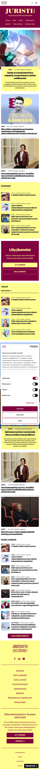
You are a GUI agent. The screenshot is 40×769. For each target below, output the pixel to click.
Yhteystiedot (20, 702)
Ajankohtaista (20, 688)
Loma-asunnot (20, 679)
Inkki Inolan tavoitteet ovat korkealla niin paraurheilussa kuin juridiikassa (24, 219)
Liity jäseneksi (20, 265)
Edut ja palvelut (20, 675)
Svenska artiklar (30, 24)
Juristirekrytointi (20, 684)
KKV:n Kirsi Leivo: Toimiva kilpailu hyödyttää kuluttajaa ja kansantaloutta (17, 533)
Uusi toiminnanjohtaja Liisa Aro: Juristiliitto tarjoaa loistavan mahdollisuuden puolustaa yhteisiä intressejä (17, 176)
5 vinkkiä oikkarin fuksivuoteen (23, 195)
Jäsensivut (19, 741)
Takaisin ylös (30, 766)
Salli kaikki (20, 408)
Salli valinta (20, 415)
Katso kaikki (5, 291)
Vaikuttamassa (29, 20)
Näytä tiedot (30, 403)
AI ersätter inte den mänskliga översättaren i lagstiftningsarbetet (25, 604)
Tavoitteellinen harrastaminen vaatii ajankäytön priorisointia (23, 333)
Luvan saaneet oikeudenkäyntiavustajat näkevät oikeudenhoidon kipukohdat (24, 208)
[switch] (35, 384)
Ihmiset (8, 20)
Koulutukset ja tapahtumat (20, 698)
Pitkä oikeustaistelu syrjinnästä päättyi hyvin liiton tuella (23, 322)
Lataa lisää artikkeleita (20, 636)
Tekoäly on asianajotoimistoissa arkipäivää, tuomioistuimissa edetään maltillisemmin (20, 75)
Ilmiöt (14, 20)
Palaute (20, 757)
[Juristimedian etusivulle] (20, 12)
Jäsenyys (20, 670)
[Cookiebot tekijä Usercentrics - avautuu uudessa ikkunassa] (30, 346)
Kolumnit (7, 24)
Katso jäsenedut (20, 272)
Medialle (20, 693)
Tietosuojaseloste (20, 752)
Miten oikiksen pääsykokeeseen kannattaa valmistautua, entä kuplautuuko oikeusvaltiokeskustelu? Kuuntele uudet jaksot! (19, 131)
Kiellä (20, 421)
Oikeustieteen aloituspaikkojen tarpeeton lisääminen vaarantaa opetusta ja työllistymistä (23, 627)
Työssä (21, 20)
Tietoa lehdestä (18, 24)
